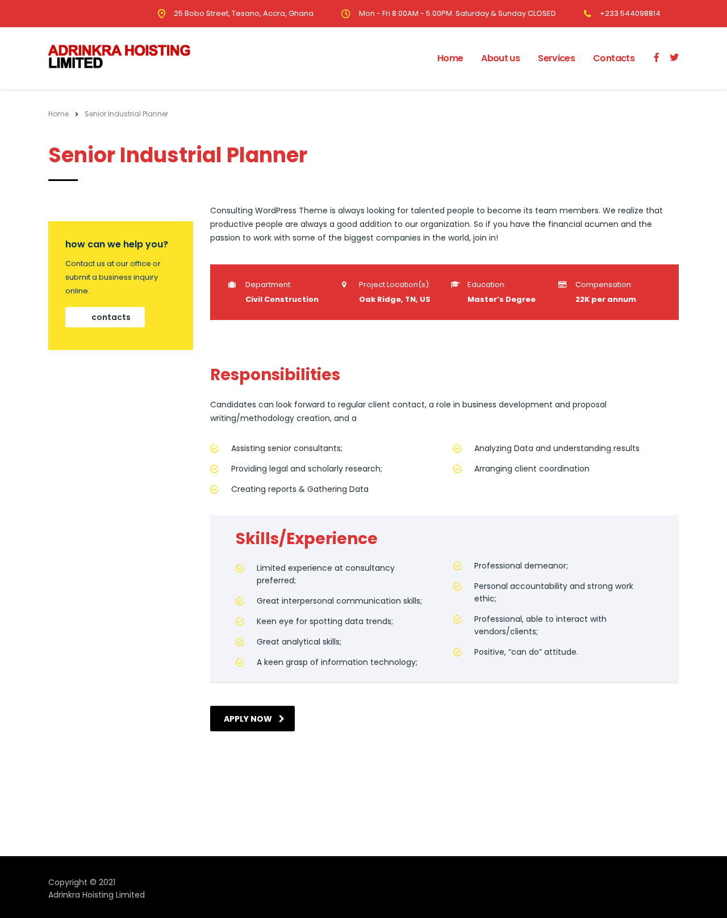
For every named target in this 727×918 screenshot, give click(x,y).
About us (500, 58)
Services (556, 58)
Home (450, 58)
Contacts (613, 58)
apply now (248, 719)
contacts (111, 317)
